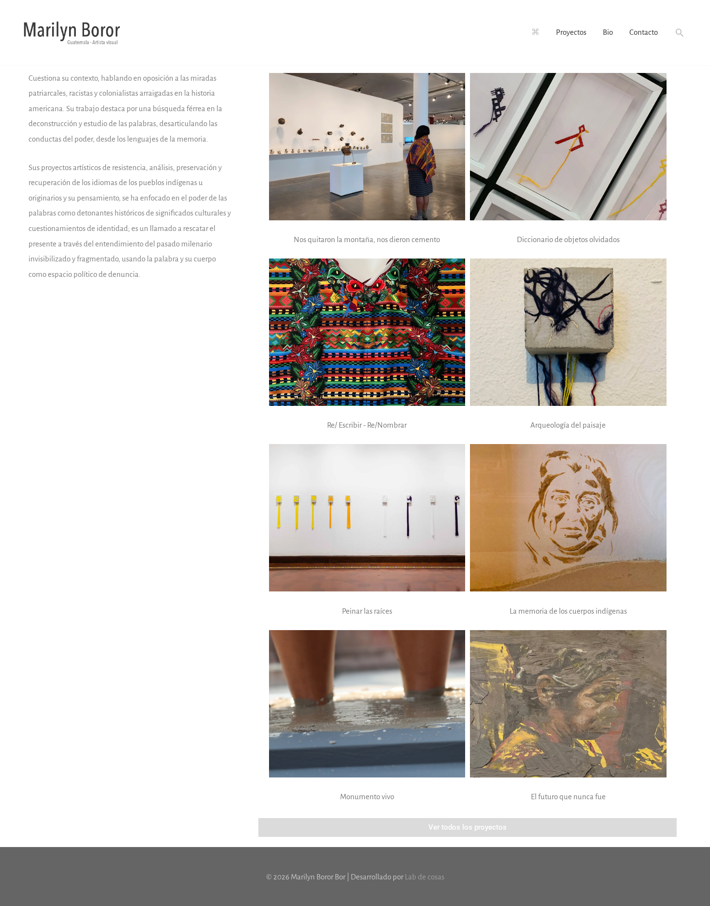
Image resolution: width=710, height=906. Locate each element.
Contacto (643, 32)
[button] (679, 32)
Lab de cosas (424, 877)
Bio (608, 32)
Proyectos (571, 32)
